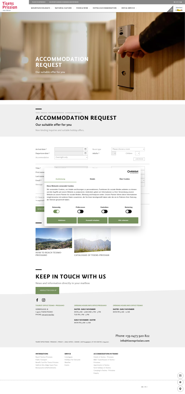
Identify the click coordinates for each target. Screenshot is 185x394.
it (177, 2)
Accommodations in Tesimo (106, 354)
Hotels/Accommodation (105, 8)
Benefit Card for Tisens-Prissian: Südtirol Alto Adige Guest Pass (47, 364)
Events (67, 365)
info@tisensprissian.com (134, 340)
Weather (68, 362)
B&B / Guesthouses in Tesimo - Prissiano (104, 361)
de (174, 2)
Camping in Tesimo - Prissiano (104, 370)
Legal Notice (69, 342)
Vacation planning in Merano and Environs (63, 2)
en (181, 2)
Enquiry (96, 373)
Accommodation (42, 158)
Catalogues (69, 357)
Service (68, 354)
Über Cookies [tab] (124, 179)
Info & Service (128, 8)
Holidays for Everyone (72, 360)
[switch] (80, 211)
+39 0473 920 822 (48, 315)
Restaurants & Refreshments (46, 368)
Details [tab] (92, 179)
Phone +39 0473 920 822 (132, 336)
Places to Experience (38, 2)
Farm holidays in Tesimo (102, 368)
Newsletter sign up (48, 290)
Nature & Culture (63, 8)
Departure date (42, 153)
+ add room (139, 159)
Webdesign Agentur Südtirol (38, 387)
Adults (95, 153)
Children (129, 153)
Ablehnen (61, 220)
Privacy (60, 342)
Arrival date (40, 149)
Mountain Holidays (40, 8)
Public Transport (41, 360)
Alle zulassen (123, 220)
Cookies (76, 342)
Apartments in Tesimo (101, 365)
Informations (42, 354)
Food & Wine (82, 8)
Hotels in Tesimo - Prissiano (103, 357)
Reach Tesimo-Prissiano (44, 357)
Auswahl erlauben (92, 220)
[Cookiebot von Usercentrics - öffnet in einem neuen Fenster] (129, 172)
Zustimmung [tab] (60, 179)
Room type (96, 149)
